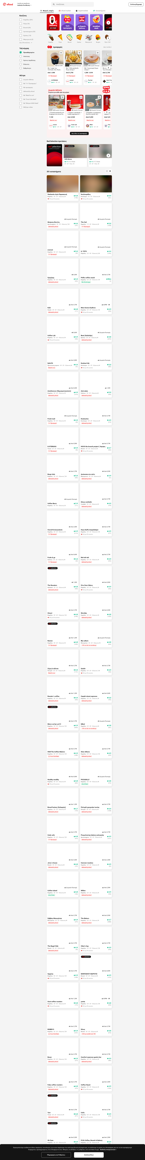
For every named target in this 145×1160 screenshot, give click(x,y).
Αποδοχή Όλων (89, 1155)
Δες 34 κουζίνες (24, 42)
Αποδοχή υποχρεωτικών (107, 1149)
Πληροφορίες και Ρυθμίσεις (56, 1155)
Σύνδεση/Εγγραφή (136, 4)
